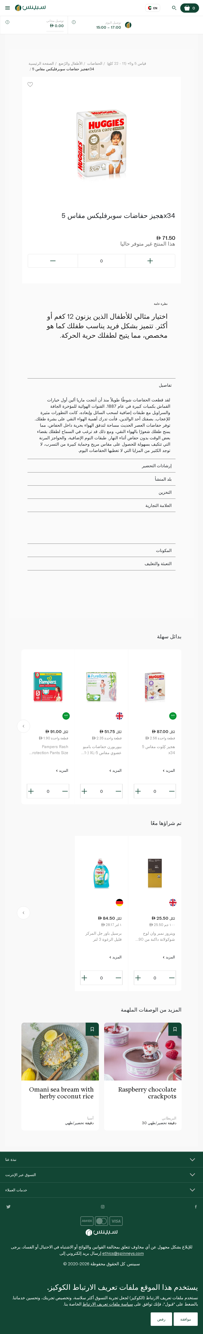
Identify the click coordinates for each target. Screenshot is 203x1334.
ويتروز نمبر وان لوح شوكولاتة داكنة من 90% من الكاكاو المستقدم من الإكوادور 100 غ (155, 936)
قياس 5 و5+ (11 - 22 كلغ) (126, 63)
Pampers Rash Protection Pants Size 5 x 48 (49, 749)
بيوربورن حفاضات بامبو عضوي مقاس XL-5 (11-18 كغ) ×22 (102, 749)
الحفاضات (94, 63)
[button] (23, 727)
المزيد (170, 770)
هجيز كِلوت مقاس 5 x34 (158, 749)
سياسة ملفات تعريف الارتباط (107, 1303)
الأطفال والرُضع (70, 63)
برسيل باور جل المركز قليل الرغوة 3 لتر (103, 936)
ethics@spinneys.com (123, 1253)
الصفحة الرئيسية (41, 63)
